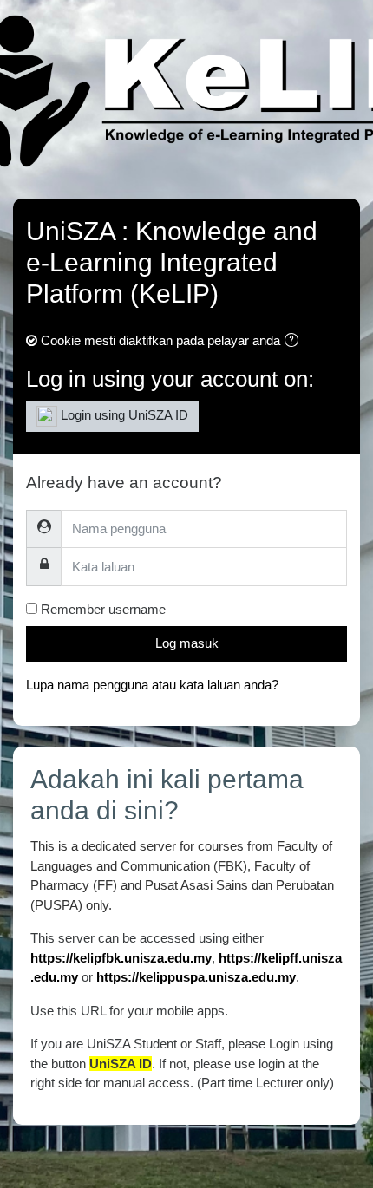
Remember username (103, 609)
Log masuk (187, 643)
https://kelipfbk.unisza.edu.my (121, 957)
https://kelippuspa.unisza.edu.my (196, 976)
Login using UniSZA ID (122, 415)
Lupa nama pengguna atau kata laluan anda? (152, 684)
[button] (295, 342)
